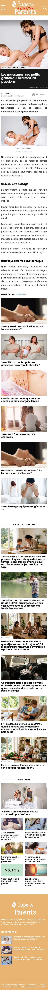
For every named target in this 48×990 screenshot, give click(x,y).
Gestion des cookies (11, 987)
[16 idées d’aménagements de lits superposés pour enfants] (24, 796)
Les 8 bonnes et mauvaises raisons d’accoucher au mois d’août (35, 882)
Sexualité (20, 294)
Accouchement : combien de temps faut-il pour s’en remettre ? (10, 836)
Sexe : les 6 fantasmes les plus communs (18, 436)
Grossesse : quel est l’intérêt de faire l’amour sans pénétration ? (21, 472)
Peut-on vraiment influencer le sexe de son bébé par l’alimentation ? (22, 766)
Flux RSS (42, 987)
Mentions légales (29, 987)
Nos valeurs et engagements (13, 985)
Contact (43, 985)
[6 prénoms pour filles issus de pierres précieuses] (12, 848)
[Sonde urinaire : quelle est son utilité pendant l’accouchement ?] (36, 824)
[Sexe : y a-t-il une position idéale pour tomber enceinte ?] (24, 311)
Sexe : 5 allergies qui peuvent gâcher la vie (23, 508)
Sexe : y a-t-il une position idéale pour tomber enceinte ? (22, 328)
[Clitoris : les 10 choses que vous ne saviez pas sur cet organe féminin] (24, 383)
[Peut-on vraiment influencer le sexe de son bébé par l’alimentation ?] (24, 749)
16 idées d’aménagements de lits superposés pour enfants (19, 813)
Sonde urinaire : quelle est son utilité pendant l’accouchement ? (35, 834)
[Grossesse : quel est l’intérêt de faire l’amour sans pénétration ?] (24, 455)
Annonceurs (32, 985)
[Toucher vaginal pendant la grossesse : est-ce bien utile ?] (36, 848)
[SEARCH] (45, 8)
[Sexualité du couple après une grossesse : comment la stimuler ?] (24, 347)
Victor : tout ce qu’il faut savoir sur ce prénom (10, 881)
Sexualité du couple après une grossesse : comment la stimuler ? (20, 364)
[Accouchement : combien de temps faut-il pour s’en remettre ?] (12, 824)
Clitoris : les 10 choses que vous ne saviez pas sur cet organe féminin (20, 400)
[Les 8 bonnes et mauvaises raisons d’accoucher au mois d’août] (36, 870)
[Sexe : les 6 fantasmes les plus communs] (24, 419)
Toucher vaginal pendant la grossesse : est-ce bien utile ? (35, 859)
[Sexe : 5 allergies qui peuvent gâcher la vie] (24, 491)
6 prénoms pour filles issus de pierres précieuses (10, 859)
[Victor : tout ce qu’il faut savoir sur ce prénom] (12, 870)
